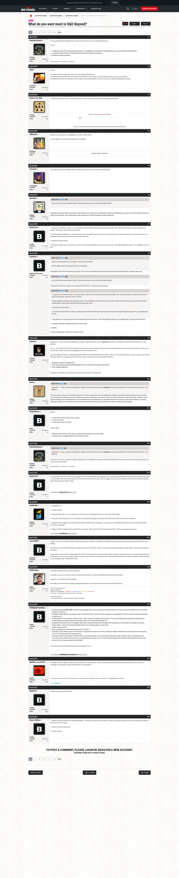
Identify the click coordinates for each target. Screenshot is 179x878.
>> (66, 199)
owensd (61, 383)
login (89, 749)
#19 (148, 687)
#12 (148, 443)
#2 (149, 66)
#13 (148, 473)
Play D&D (42, 9)
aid (59, 683)
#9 (149, 338)
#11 (148, 408)
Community (80, 9)
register (104, 749)
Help (56, 683)
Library (67, 9)
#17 (148, 604)
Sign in (136, 8)
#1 (149, 37)
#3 (149, 94)
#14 (148, 502)
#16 (148, 567)
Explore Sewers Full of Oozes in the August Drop (84, 3)
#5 (149, 165)
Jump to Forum (89, 772)
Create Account (149, 9)
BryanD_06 (62, 291)
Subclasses (91, 591)
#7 (149, 224)
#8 (149, 253)
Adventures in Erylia (100, 114)
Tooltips (52, 683)
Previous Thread (36, 772)
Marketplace (96, 9)
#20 (148, 716)
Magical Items (77, 591)
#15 (148, 537)
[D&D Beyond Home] (28, 9)
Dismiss (115, 3)
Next (59, 32)
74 (54, 32)
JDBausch (62, 258)
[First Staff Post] (125, 24)
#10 (148, 379)
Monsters (68, 591)
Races (84, 591)
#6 (149, 195)
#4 (149, 131)
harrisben (62, 199)
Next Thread (144, 772)
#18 (148, 658)
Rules (55, 9)
